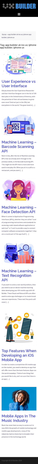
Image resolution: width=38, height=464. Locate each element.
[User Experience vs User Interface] (19, 64)
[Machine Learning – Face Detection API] (19, 190)
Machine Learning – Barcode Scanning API (19, 146)
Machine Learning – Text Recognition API (19, 275)
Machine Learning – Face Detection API (19, 209)
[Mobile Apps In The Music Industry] (19, 398)
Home (4, 34)
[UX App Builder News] (19, 6)
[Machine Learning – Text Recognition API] (19, 253)
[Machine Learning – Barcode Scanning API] (19, 125)
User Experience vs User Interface (19, 83)
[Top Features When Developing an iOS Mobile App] (19, 327)
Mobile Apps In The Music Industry (19, 418)
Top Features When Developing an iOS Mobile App (19, 355)
